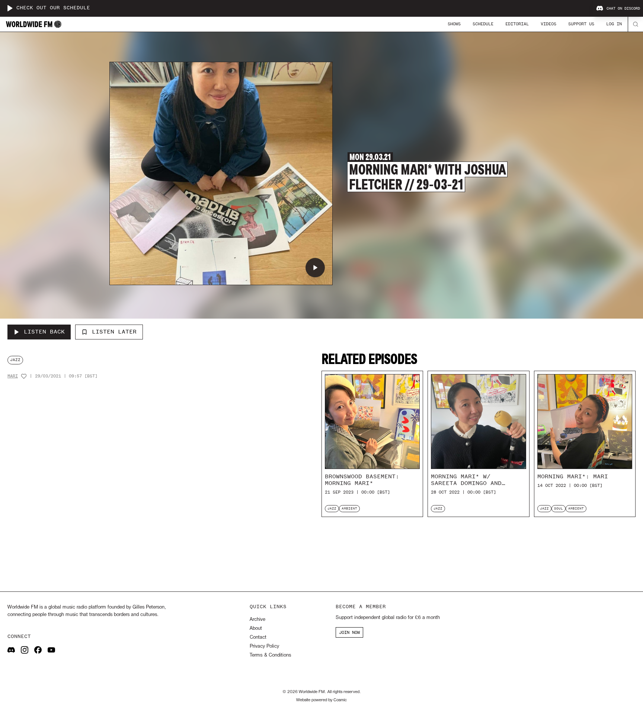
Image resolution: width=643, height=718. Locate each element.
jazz (15, 359)
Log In (614, 23)
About (256, 628)
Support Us (581, 23)
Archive (257, 620)
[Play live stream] (9, 8)
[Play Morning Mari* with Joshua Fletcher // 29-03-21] (315, 267)
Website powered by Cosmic (321, 700)
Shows (454, 23)
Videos (548, 23)
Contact (258, 637)
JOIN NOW (349, 632)
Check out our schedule (53, 8)
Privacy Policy (264, 646)
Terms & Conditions (270, 655)
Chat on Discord (623, 8)
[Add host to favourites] (24, 376)
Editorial (517, 23)
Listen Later (114, 331)
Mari (12, 376)
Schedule (483, 23)
